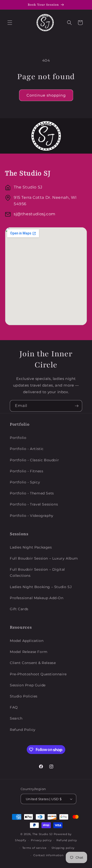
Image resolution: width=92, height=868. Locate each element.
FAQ (14, 707)
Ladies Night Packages (31, 547)
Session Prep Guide (28, 685)
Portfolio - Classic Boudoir (34, 460)
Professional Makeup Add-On (37, 598)
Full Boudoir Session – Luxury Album (44, 558)
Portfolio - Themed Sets (32, 493)
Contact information (48, 855)
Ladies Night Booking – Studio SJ (41, 587)
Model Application (26, 640)
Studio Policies (24, 696)
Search (16, 718)
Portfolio (18, 437)
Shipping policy (63, 848)
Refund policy (66, 840)
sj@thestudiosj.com (34, 214)
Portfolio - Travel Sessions (34, 504)
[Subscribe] (76, 406)
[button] (9, 22)
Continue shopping (46, 95)
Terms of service (34, 848)
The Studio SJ (42, 834)
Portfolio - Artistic (27, 449)
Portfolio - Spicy (25, 482)
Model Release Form (29, 652)
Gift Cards (19, 609)
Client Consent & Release (33, 663)
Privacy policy (41, 840)
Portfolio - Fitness (26, 471)
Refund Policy (23, 729)
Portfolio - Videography (31, 515)
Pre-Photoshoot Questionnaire (38, 674)
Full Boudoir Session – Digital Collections (37, 572)
